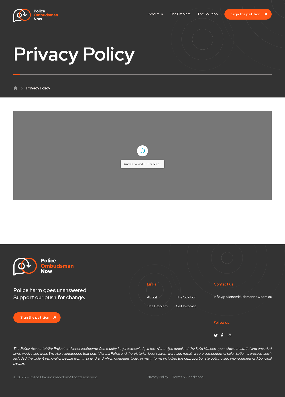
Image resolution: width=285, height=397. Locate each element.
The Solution (207, 14)
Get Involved (186, 306)
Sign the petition (245, 14)
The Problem (180, 14)
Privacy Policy (157, 377)
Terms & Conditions (187, 377)
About (154, 14)
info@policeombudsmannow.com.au (243, 296)
